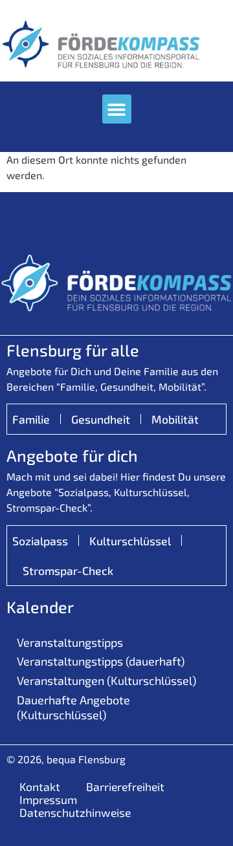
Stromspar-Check (68, 570)
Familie (31, 419)
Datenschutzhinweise (75, 812)
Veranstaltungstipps (70, 642)
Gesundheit (100, 419)
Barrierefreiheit (125, 786)
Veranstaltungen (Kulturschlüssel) (106, 680)
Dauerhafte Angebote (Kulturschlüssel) (73, 707)
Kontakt (39, 786)
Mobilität (175, 419)
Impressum (48, 799)
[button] (116, 109)
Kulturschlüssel (130, 541)
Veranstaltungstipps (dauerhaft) (100, 661)
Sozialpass (40, 541)
